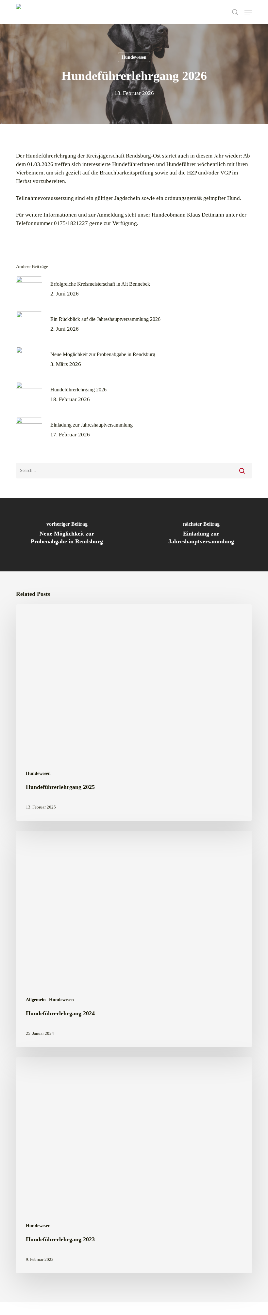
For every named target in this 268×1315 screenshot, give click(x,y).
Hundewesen (134, 57)
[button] (248, 12)
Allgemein (36, 999)
